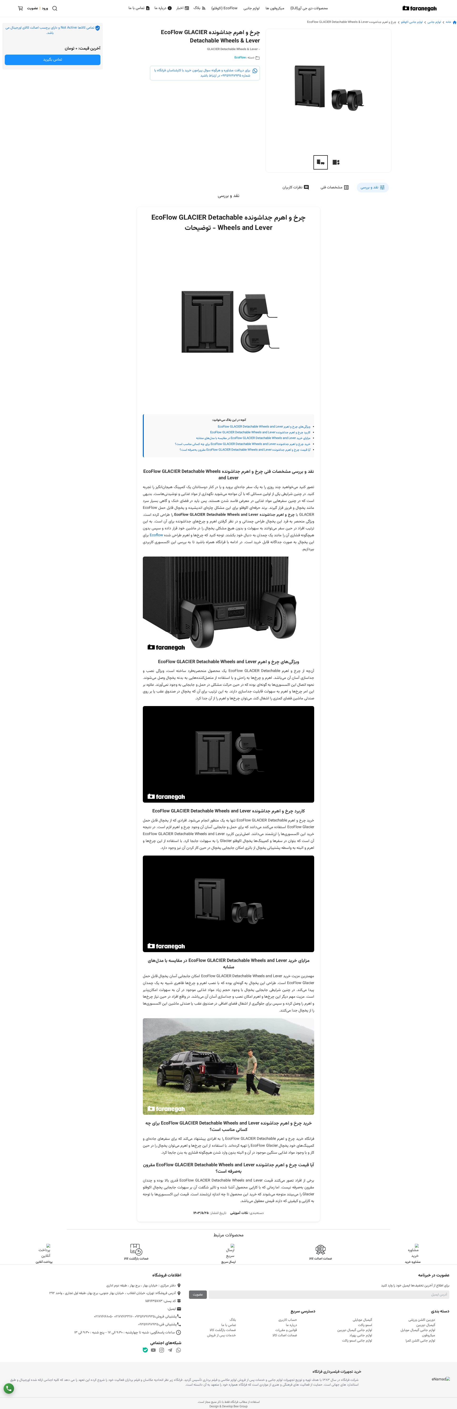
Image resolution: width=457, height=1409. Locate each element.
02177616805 (103, 1316)
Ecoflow (156, 535)
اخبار (180, 8)
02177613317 (123, 1316)
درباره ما (160, 8)
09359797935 (145, 1316)
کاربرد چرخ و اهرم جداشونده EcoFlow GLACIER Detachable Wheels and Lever (260, 432)
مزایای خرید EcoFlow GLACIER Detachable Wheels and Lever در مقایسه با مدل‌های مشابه (253, 438)
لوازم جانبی (434, 22)
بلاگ (197, 8)
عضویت (198, 1294)
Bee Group (240, 1406)
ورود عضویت (37, 8)
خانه (448, 22)
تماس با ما (137, 8)
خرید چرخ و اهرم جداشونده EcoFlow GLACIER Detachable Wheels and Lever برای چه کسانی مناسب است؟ (242, 444)
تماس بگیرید (52, 60)
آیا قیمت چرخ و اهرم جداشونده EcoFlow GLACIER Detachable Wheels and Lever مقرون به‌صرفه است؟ (245, 450)
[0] (20, 8)
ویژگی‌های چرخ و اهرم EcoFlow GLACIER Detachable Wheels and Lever (264, 426)
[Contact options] (9, 1388)
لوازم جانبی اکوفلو (412, 22)
